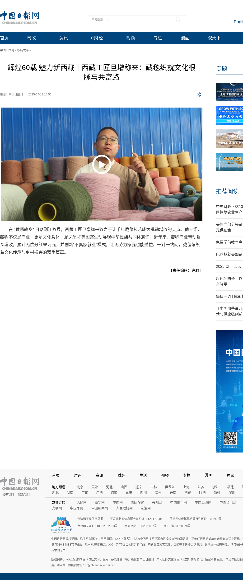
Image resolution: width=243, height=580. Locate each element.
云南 (173, 493)
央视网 (157, 502)
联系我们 (24, 494)
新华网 (100, 502)
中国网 (118, 502)
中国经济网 (203, 502)
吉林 (153, 487)
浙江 (215, 487)
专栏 (158, 38)
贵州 (158, 493)
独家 (230, 475)
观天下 (214, 38)
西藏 (187, 493)
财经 (121, 475)
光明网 (57, 508)
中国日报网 (7, 50)
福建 (230, 487)
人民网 (82, 502)
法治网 (146, 508)
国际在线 (137, 502)
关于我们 (8, 494)
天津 (94, 487)
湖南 (70, 493)
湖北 (55, 493)
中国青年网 (178, 502)
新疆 (217, 493)
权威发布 (23, 50)
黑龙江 (170, 487)
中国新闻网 (99, 508)
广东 (84, 493)
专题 (221, 69)
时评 (77, 475)
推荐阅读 (227, 191)
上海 (186, 487)
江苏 (201, 487)
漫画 (185, 38)
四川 (143, 493)
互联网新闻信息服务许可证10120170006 (136, 519)
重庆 (129, 493)
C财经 (97, 38)
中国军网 (76, 508)
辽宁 (139, 487)
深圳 (232, 493)
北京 (80, 487)
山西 (124, 487)
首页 (4, 38)
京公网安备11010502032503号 (97, 526)
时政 (31, 38)
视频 (130, 38)
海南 (114, 493)
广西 (99, 493)
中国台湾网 (228, 502)
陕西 (202, 493)
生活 (143, 475)
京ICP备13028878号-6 (178, 526)
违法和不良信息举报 (90, 519)
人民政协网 (124, 508)
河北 (109, 487)
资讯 (63, 38)
